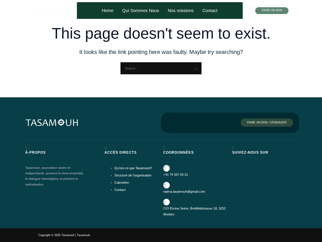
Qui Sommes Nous (140, 10)
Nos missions (181, 10)
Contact (210, 10)
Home (107, 10)
